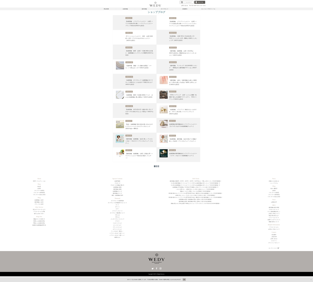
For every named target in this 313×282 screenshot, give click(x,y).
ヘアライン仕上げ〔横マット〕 (117, 235)
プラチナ (117, 221)
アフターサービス (273, 227)
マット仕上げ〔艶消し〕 (117, 231)
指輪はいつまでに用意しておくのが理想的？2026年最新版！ (195, 191)
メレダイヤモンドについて (117, 219)
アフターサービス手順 (39, 211)
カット (117, 204)
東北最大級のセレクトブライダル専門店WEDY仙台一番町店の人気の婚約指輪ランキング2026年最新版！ (196, 197)
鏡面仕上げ (117, 237)
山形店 (39, 188)
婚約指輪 (144, 9)
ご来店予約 (274, 236)
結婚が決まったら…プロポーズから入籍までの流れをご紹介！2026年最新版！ (195, 195)
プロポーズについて (274, 209)
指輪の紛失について (274, 221)
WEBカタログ (187, 2)
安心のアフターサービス (39, 209)
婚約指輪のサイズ (117, 193)
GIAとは (117, 217)
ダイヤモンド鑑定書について (117, 213)
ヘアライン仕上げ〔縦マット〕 (117, 233)
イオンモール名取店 (39, 190)
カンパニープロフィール (208, 9)
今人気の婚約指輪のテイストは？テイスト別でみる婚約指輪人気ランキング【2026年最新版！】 (195, 183)
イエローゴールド (117, 223)
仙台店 (39, 186)
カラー (117, 208)
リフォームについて (274, 217)
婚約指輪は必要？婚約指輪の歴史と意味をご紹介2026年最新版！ (195, 201)
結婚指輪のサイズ (117, 191)
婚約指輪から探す (39, 202)
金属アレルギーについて (274, 219)
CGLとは (117, 215)
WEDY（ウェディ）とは (39, 181)
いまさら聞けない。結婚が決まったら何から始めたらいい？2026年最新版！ (195, 189)
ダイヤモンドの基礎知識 (117, 200)
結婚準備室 (117, 181)
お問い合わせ (273, 238)
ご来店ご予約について (274, 213)
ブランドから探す (39, 204)
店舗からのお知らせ (274, 181)
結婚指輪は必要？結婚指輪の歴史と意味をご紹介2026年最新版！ (195, 199)
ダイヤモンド (164, 9)
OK (184, 279)
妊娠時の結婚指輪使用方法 (39, 225)
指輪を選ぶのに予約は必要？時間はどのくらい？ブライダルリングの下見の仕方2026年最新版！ (196, 203)
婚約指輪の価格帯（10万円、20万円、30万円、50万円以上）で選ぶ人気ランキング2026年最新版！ (196, 181)
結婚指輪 (125, 9)
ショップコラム (274, 183)
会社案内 (274, 234)
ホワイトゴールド (117, 229)
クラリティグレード (117, 211)
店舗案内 (184, 9)
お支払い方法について (274, 229)
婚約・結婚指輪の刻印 (117, 195)
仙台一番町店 (273, 188)
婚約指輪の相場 (117, 189)
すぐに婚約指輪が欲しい (274, 211)
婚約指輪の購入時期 (274, 207)
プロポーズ (117, 183)
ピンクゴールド (117, 225)
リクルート (274, 240)
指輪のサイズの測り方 (39, 219)
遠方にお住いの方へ (39, 213)
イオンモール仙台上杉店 (39, 194)
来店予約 (200, 2)
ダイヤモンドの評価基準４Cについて (117, 202)
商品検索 (106, 9)
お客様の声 (274, 202)
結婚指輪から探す (39, 200)
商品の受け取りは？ (274, 215)
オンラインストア (273, 248)
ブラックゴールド (117, 227)
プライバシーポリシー (274, 242)
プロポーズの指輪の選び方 (117, 185)
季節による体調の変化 (39, 223)
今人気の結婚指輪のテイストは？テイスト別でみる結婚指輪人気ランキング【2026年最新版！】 (195, 185)
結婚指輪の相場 (117, 187)
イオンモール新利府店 (39, 192)
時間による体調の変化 (39, 221)
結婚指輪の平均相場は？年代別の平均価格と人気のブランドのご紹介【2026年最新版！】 (196, 187)
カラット (117, 206)
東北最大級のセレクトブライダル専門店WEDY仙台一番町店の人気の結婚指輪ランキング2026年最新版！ (196, 193)
